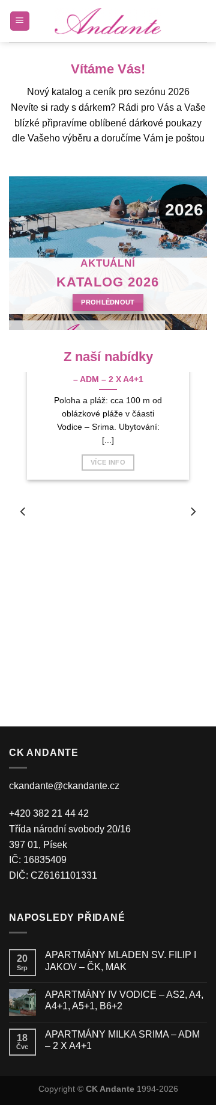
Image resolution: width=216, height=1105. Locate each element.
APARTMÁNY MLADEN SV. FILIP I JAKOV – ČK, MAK (120, 960)
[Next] (193, 512)
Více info (108, 462)
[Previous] (23, 512)
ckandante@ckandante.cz (64, 786)
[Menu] (20, 21)
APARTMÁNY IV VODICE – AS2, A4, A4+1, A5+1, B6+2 (124, 1000)
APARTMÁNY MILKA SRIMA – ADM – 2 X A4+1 (122, 1040)
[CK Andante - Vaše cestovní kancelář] (108, 21)
